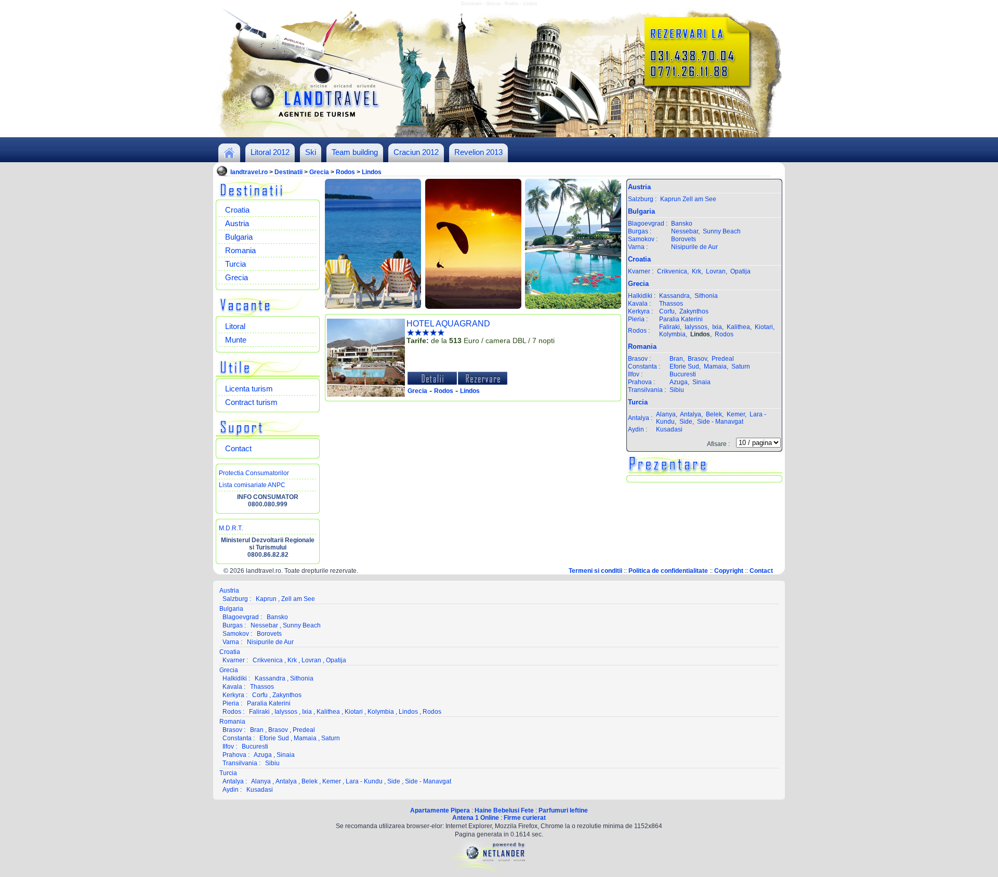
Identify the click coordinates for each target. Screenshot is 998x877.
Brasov (638, 358)
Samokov (641, 239)
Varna (636, 247)
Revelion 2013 (478, 152)
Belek (714, 414)
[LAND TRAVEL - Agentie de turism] (499, 135)
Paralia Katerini (681, 319)
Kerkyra (639, 311)
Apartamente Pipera (440, 810)
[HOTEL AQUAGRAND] (366, 394)
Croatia (237, 209)
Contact (238, 448)
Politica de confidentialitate (668, 570)
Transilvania (645, 390)
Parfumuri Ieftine (563, 810)
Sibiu (676, 390)
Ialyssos (696, 327)
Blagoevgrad (646, 223)
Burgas (638, 231)
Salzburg (640, 199)
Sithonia (706, 295)
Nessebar (684, 231)
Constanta (642, 366)
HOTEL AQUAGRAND (448, 323)
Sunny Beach (722, 231)
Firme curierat (525, 817)
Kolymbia (672, 334)
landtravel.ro (249, 172)
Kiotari (764, 327)
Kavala (638, 303)
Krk (696, 271)
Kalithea (738, 327)
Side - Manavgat (720, 421)
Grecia (319, 172)
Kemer (736, 414)
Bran (676, 358)
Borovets (683, 239)
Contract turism (251, 402)
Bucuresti (682, 374)
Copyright (728, 570)
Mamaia (715, 366)
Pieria (636, 319)
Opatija (740, 271)
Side (685, 421)
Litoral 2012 (270, 152)
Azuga (678, 382)
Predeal (723, 358)
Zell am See (699, 199)
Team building (355, 152)
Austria (237, 223)
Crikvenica (672, 271)
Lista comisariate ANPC (252, 485)
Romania (240, 250)
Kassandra (674, 295)
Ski (310, 152)
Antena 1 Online (475, 817)
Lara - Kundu (364, 781)
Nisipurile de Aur (694, 247)
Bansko (681, 223)
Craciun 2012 (416, 152)
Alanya (666, 414)
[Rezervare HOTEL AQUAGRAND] (482, 382)
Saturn (740, 366)
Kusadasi (669, 429)
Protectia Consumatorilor (254, 473)
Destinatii (288, 172)
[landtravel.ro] (229, 156)
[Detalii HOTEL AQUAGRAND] (432, 382)
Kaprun (670, 199)
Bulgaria (239, 236)
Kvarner (639, 271)
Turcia (235, 263)
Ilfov (633, 374)
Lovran (716, 271)
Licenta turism (249, 388)
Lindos (372, 172)
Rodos (345, 172)
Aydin (636, 429)
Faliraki (669, 327)
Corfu (667, 311)
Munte (235, 339)
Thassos (671, 303)
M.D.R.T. (231, 528)
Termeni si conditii (595, 570)
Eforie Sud (684, 366)
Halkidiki (640, 295)
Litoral (235, 326)
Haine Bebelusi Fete (504, 810)
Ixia (717, 327)
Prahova (640, 382)
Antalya (638, 418)
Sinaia (701, 382)
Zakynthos (693, 311)
